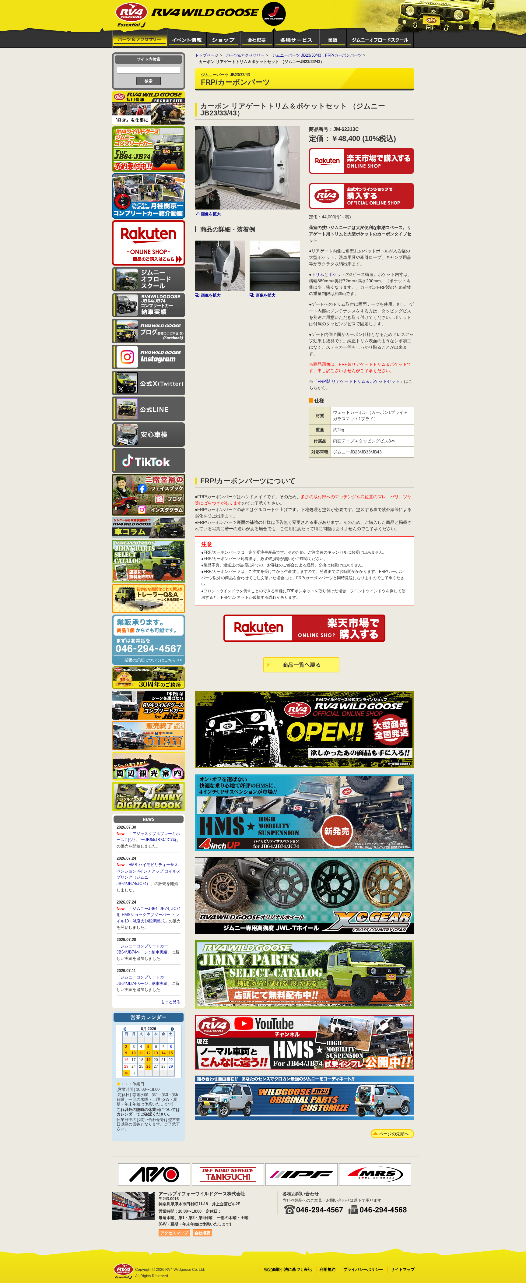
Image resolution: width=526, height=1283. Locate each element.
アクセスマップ (174, 1233)
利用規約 (327, 1269)
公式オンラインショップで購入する (361, 196)
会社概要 (202, 1233)
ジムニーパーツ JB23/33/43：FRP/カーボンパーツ (317, 55)
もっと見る (171, 1001)
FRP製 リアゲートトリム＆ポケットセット (358, 381)
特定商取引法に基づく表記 (288, 1269)
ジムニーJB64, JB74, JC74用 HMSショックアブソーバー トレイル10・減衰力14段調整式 (149, 915)
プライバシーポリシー (363, 1269)
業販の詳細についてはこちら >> (153, 660)
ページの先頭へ (394, 1133)
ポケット (336, 274)
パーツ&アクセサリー (245, 55)
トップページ (207, 55)
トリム (317, 274)
